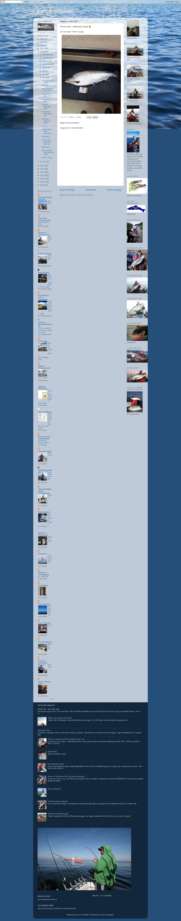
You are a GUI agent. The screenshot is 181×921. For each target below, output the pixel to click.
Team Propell (43, 272)
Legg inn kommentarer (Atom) (81, 195)
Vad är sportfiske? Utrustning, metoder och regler (45, 330)
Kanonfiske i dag (46, 95)
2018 (42, 52)
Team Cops (43, 341)
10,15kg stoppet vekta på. (58, 801)
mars (44, 161)
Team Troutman (44, 623)
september (46, 64)
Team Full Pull (44, 604)
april (44, 77)
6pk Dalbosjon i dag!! (56, 764)
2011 (42, 185)
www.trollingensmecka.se (47, 899)
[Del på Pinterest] (97, 117)
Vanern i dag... (47, 157)
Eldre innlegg (114, 189)
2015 (42, 172)
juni (43, 71)
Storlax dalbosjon (54, 789)
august (45, 68)
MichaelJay (94, 915)
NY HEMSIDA (43, 577)
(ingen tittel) (52, 751)
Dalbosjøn (46, 136)
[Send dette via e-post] (87, 117)
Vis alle (52, 699)
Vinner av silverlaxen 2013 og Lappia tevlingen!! (66, 776)
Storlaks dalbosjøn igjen (46, 106)
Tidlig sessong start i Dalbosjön (60, 718)
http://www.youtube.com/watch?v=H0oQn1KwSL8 (57, 908)
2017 (42, 166)
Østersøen (50, 202)
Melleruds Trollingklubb (43, 574)
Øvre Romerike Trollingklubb (44, 438)
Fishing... (45, 126)
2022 (42, 39)
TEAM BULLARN (45, 470)
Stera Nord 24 (49, 258)
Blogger (111, 915)
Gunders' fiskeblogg (42, 662)
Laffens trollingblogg (53, 11)
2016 (42, 169)
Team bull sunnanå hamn (44, 219)
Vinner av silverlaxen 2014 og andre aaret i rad (66, 739)
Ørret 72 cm (50, 454)
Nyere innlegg (67, 189)
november (46, 58)
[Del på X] (92, 117)
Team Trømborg (44, 412)
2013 (42, 179)
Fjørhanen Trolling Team (43, 234)
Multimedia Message (50, 475)
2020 (42, 45)
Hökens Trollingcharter (44, 367)
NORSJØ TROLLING (42, 388)
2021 (42, 42)
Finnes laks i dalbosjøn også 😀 (46, 142)
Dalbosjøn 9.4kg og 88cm (46, 121)
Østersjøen (50, 666)
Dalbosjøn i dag (44, 730)
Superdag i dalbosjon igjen (58, 814)
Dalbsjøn (45, 85)
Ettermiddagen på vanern (47, 90)
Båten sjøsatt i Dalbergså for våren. (48, 152)
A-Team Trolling (44, 254)
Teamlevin (42, 554)
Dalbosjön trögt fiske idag (50, 610)
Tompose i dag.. (46, 100)
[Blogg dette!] (90, 117)
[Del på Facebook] (94, 117)
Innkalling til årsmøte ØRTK (43, 442)
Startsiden (91, 189)
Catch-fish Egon (45, 451)
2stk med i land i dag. (48, 81)
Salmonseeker (44, 512)
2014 (42, 175)
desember (46, 55)
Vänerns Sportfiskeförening (45, 324)
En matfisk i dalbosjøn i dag (47, 114)
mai (44, 74)
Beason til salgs (50, 539)
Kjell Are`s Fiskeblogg (43, 534)
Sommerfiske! (50, 239)
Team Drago (43, 585)
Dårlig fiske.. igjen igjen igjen (49, 709)
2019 (42, 49)
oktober (45, 61)
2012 (42, 182)
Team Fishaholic (45, 642)
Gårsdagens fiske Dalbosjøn (46, 131)
